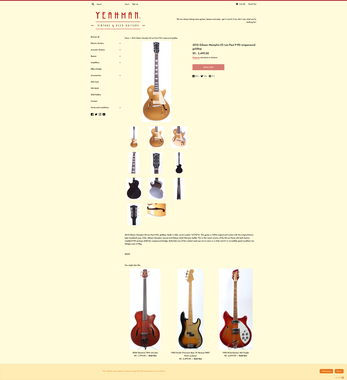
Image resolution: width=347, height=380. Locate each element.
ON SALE (95, 88)
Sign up (135, 4)
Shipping (196, 57)
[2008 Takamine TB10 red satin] (145, 309)
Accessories (106, 75)
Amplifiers (106, 62)
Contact (94, 101)
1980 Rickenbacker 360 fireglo (235, 352)
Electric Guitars (106, 43)
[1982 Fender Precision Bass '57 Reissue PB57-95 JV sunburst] (190, 309)
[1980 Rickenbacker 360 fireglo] (236, 309)
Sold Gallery (96, 94)
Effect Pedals (96, 69)
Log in (127, 4)
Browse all (95, 36)
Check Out (252, 4)
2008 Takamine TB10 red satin (145, 352)
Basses (106, 56)
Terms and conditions (106, 107)
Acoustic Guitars (106, 49)
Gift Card (95, 81)
